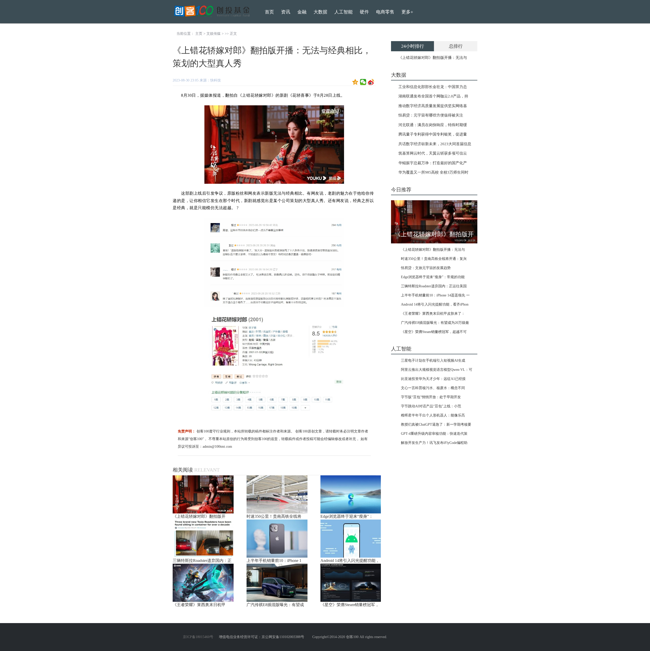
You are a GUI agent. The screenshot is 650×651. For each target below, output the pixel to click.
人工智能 (343, 11)
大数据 (320, 11)
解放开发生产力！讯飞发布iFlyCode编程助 (434, 443)
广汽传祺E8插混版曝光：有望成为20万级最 (435, 323)
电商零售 (385, 11)
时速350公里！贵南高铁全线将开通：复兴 (434, 259)
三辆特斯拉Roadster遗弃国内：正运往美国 (434, 286)
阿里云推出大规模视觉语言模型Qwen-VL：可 (436, 370)
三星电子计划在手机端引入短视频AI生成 (433, 360)
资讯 (285, 11)
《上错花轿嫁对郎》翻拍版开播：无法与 (432, 58)
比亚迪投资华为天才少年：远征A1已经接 (433, 379)
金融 (301, 11)
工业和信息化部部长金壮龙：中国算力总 (432, 87)
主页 (198, 34)
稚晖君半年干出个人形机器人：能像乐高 (433, 415)
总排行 (456, 46)
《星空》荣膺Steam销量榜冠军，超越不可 (434, 332)
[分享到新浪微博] (371, 82)
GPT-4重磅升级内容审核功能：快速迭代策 (434, 434)
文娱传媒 (213, 34)
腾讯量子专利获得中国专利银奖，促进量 (432, 134)
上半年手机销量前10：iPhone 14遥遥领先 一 (435, 295)
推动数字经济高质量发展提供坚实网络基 (432, 106)
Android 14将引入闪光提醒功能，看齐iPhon (434, 304)
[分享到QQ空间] (355, 82)
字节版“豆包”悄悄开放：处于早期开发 (431, 397)
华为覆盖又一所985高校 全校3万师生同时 (433, 172)
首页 (269, 11)
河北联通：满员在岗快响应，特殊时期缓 (432, 125)
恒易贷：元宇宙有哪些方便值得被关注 (430, 115)
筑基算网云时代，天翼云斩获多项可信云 (432, 153)
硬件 (364, 11)
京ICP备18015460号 (198, 637)
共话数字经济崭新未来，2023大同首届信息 (434, 144)
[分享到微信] (363, 82)
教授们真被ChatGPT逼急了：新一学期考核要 (436, 424)
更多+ (407, 11)
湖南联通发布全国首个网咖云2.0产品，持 (433, 96)
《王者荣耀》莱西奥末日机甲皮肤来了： (433, 313)
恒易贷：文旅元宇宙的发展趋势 (426, 268)
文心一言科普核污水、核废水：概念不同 (433, 388)
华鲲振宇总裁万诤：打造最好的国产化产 (432, 163)
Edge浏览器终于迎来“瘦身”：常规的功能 (433, 277)
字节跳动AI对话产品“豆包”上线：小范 (431, 406)
